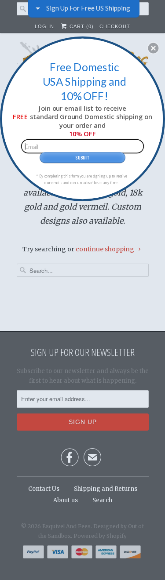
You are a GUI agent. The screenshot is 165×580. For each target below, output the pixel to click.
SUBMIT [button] (82, 156)
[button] (153, 48)
